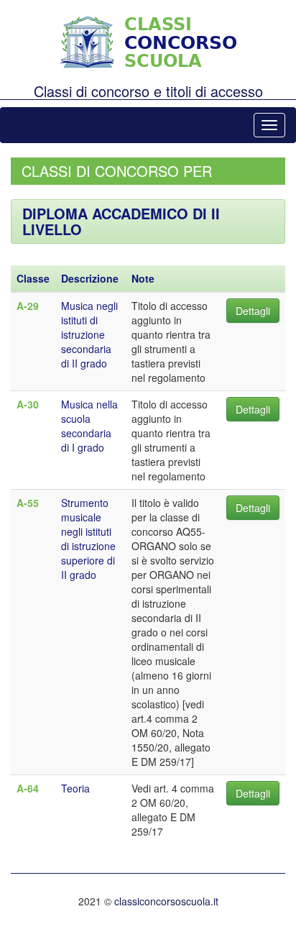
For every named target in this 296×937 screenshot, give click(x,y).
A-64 (28, 788)
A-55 (28, 502)
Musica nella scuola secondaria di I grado (89, 425)
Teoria (75, 788)
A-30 (28, 404)
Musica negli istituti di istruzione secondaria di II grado (89, 334)
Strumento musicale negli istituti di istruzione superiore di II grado (88, 538)
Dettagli (253, 310)
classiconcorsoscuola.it (166, 901)
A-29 (28, 305)
